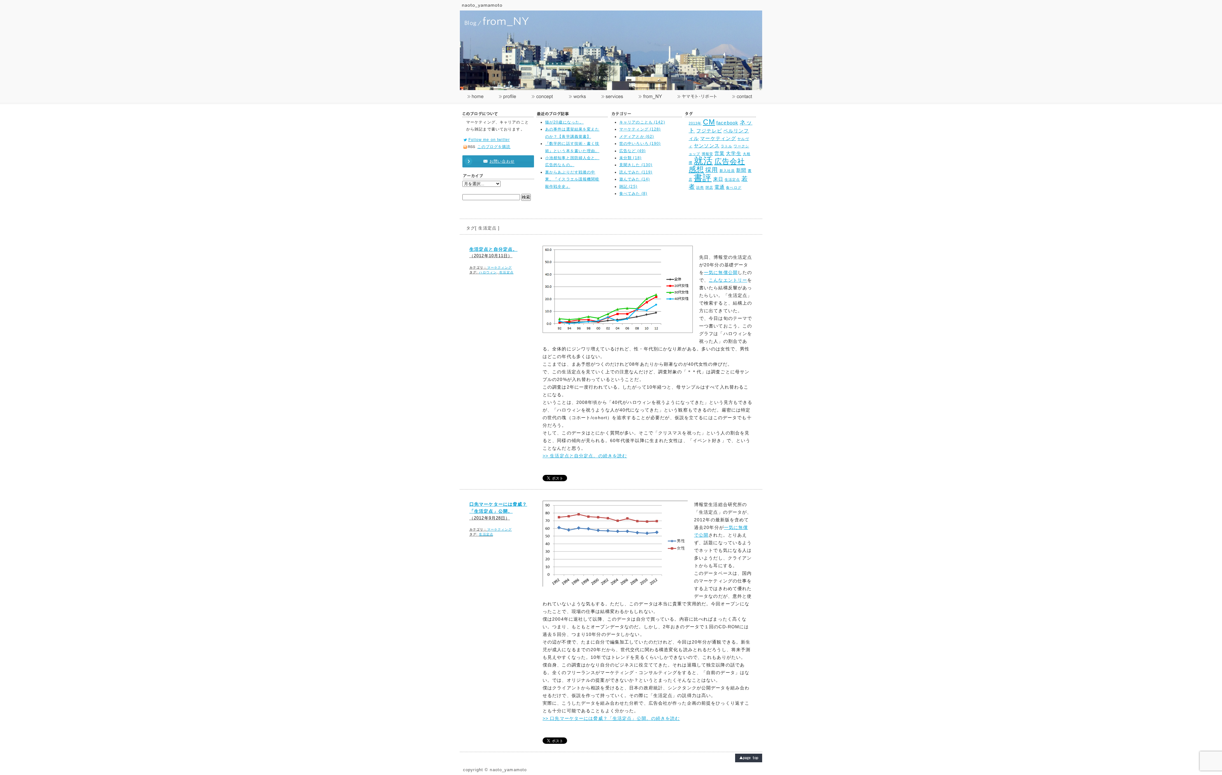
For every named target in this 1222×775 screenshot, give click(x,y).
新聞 (741, 170)
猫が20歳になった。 (564, 122)
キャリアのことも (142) (642, 122)
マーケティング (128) (640, 129)
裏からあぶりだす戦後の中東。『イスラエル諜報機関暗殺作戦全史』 (572, 179)
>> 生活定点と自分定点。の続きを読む (585, 455)
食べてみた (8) (633, 193)
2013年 (695, 123)
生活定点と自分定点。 (493, 249)
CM (709, 122)
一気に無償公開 (721, 272)
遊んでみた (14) (634, 179)
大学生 (733, 153)
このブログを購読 (494, 146)
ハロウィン (488, 272)
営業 (719, 153)
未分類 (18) (630, 158)
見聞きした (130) (635, 165)
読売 (700, 187)
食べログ (733, 187)
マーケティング (718, 138)
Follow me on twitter (489, 139)
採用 (711, 169)
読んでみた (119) (635, 172)
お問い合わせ (502, 161)
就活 (703, 160)
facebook (727, 122)
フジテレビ (709, 130)
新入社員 (727, 171)
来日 (718, 179)
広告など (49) (632, 151)
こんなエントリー (728, 280)
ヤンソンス (707, 145)
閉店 (709, 187)
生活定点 (732, 179)
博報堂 (707, 154)
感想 (696, 169)
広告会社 (729, 162)
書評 (703, 178)
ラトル (726, 146)
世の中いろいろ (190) (640, 143)
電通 (719, 187)
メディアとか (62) (636, 136)
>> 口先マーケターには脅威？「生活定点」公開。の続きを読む (611, 718)
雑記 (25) (628, 186)
